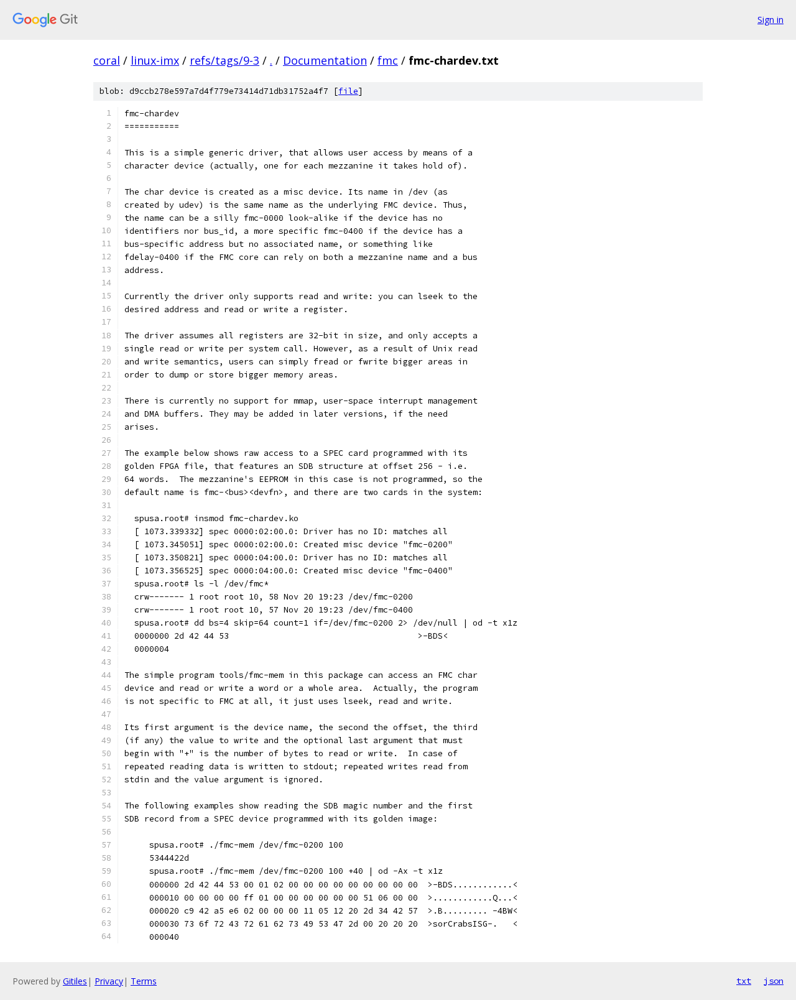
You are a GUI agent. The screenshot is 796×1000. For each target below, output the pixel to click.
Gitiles (75, 981)
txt (743, 980)
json (774, 980)
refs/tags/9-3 (224, 60)
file (348, 91)
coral (106, 60)
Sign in (770, 19)
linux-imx (155, 60)
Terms (144, 981)
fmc (387, 60)
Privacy (109, 981)
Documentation (325, 60)
